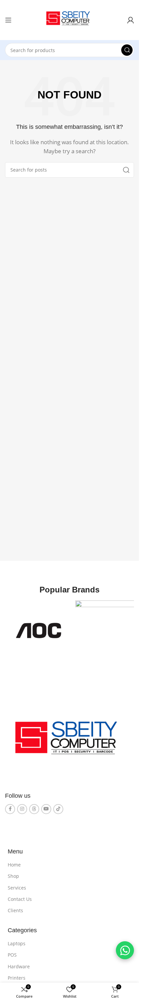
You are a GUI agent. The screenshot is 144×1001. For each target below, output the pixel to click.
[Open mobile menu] (8, 20)
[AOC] (37, 629)
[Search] (127, 50)
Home (14, 862)
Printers (16, 975)
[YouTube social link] (46, 807)
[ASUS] (102, 629)
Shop (13, 873)
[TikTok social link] (58, 807)
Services (17, 885)
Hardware (19, 964)
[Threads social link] (34, 807)
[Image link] (69, 738)
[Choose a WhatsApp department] (125, 950)
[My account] (130, 20)
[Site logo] (69, 19)
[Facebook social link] (10, 807)
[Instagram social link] (22, 807)
